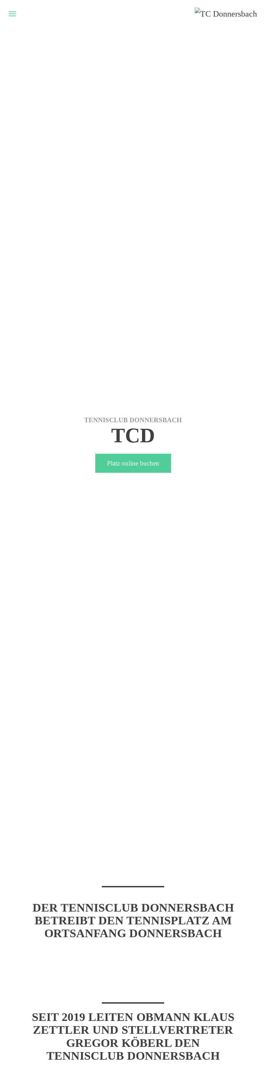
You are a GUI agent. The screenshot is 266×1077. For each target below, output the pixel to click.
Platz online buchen (133, 463)
